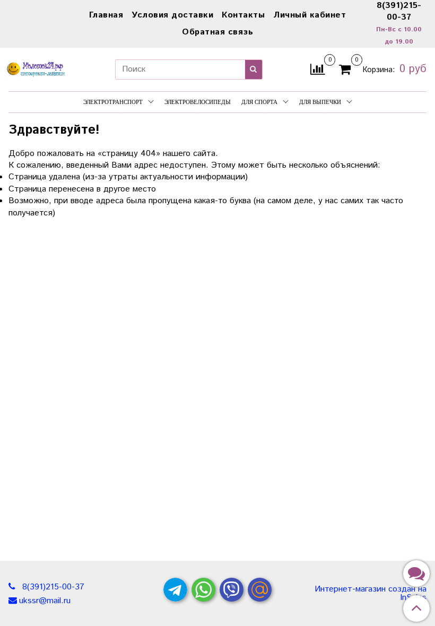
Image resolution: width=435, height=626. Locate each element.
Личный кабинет (309, 15)
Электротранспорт (113, 102)
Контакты (243, 15)
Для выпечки (320, 102)
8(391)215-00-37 (52, 587)
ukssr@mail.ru (45, 601)
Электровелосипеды (197, 102)
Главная (106, 15)
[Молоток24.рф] (36, 67)
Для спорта (259, 102)
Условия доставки (172, 15)
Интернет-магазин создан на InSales (371, 593)
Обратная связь (217, 32)
